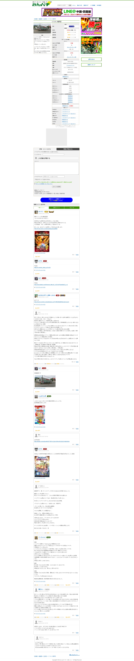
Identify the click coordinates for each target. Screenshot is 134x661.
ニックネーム (37, 154)
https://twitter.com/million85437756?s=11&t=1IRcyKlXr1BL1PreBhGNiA (52, 441)
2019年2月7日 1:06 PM (44, 638)
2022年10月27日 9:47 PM (43, 487)
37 (48, 537)
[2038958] (75, 390)
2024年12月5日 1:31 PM (43, 297)
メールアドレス (38, 176)
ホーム (74, 5)
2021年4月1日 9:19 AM (43, 539)
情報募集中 (70, 96)
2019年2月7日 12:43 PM (43, 591)
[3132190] (75, 254)
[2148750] (75, 362)
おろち (40, 261)
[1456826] (75, 428)
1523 (47, 589)
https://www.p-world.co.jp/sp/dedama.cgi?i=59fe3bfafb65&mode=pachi (51, 301)
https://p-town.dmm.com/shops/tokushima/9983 (45, 228)
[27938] (75, 632)
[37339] (75, 650)
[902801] (75, 479)
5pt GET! (37, 308)
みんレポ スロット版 (71, 47)
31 (49, 396)
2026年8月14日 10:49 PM (43, 213)
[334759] (75, 583)
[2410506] (75, 289)
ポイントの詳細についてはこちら (44, 183)
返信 (77, 254)
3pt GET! (37, 273)
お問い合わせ (91, 59)
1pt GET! (37, 290)
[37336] (75, 615)
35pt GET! (68, 617)
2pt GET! (37, 391)
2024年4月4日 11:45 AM (43, 369)
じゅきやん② (42, 396)
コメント (36, 161)
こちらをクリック (70, 65)
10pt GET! (37, 430)
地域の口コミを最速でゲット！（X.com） (56, 199)
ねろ (39, 278)
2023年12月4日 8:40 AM (43, 397)
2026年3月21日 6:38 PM (43, 262)
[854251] (75, 531)
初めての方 (79, 5)
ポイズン (40, 211)
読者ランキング (91, 64)
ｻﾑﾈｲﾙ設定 (99, 5)
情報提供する (65, 76)
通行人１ (40, 589)
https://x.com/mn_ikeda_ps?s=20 (42, 267)
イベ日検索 (92, 5)
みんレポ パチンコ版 (71, 57)
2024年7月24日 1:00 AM (43, 314)
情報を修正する (73, 113)
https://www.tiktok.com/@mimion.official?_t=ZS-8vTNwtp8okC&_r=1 (51, 284)
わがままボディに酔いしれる (46, 295)
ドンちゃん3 (41, 537)
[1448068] (75, 444)
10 (44, 278)
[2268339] (75, 306)
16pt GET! (37, 256)
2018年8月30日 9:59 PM (43, 623)
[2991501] (75, 272)
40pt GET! (68, 585)
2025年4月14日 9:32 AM (43, 279)
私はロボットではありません (42, 179)
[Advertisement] (56, 137)
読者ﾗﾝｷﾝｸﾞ (86, 5)
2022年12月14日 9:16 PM (43, 450)
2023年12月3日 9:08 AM (43, 436)
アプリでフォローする (40, 253)
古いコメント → (74, 655)
